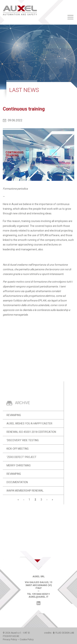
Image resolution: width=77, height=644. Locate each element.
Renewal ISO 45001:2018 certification (31, 431)
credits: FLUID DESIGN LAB (59, 633)
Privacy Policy (10, 639)
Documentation (17, 482)
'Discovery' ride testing (23, 440)
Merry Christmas (19, 465)
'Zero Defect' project (21, 457)
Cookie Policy (27, 639)
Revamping (14, 415)
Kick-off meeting (18, 448)
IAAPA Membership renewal (25, 490)
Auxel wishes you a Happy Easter (29, 423)
